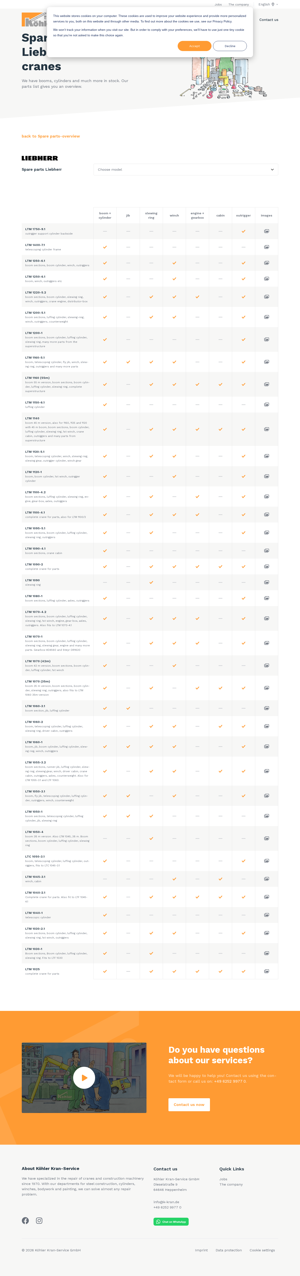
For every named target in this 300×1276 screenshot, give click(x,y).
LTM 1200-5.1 (54, 317)
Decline (230, 46)
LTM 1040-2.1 (56, 897)
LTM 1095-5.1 (56, 532)
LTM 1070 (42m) (57, 665)
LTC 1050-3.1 (57, 861)
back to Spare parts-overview (51, 136)
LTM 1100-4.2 (57, 496)
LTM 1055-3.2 (57, 771)
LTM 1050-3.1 (56, 796)
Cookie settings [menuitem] (262, 1250)
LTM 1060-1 (56, 746)
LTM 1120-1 (52, 476)
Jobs (218, 4)
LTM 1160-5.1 (56, 362)
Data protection (229, 1250)
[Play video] (84, 1078)
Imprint (201, 1250)
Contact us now (189, 1104)
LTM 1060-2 (54, 726)
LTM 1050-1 (54, 816)
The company (238, 4)
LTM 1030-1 (56, 953)
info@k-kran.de (166, 1202)
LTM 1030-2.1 (56, 933)
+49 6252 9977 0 (230, 1081)
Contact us (268, 20)
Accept (194, 46)
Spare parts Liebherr (42, 169)
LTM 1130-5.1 (56, 456)
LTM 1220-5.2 (56, 297)
